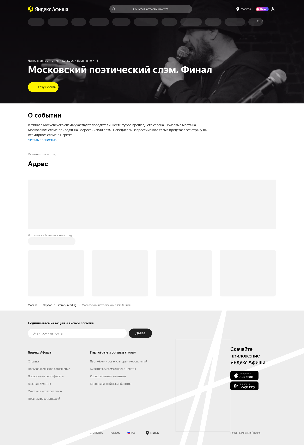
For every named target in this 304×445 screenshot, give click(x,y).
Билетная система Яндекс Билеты (113, 369)
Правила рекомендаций (44, 398)
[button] (260, 22)
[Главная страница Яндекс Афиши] (30, 9)
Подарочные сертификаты (46, 376)
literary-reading (67, 305)
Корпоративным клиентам (108, 376)
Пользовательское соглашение (49, 369)
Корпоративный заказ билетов (111, 383)
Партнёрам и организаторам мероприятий (118, 361)
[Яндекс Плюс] (262, 9)
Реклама (115, 432)
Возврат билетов (39, 383)
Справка (33, 361)
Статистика (96, 432)
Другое (47, 305)
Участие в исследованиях (45, 391)
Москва (32, 305)
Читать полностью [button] (42, 140)
